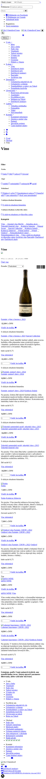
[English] (7, 740)
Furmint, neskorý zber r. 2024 (12, 374)
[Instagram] (10, 758)
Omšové (34, 545)
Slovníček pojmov (18, 123)
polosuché (25, 184)
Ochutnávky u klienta (19, 84)
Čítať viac (5, 262)
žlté (11, 174)
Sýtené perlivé (22, 231)
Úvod (8, 138)
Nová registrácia (12, 26)
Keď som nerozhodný (28, 195)
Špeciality (14, 75)
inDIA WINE (6, 581)
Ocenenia (14, 60)
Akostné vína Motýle (14, 224)
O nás (8, 42)
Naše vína (15, 49)
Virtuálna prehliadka (18, 106)
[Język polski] (12, 740)
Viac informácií (7, 355)
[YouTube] (8, 758)
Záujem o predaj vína (19, 119)
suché (34, 184)
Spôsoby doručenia (13, 725)
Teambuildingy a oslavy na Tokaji (24, 86)
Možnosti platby (12, 727)
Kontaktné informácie (19, 117)
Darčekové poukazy (18, 73)
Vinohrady (15, 51)
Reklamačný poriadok (14, 736)
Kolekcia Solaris (30, 228)
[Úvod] (2, 766)
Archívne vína (16, 77)
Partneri (14, 121)
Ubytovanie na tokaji (14, 714)
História (14, 58)
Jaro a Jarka (15, 47)
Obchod (9, 140)
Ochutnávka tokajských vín (21, 82)
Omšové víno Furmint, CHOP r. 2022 (15, 532)
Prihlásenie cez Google (16, 17)
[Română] (17, 740)
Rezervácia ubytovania (19, 93)
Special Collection (14, 228)
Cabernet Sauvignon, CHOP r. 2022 (15, 627)
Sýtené (33, 231)
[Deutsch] (9, 740)
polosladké (14, 184)
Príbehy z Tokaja (17, 62)
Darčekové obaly (17, 69)
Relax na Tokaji (12, 716)
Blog (13, 44)
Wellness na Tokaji (18, 99)
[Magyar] (14, 740)
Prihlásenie (5, 7)
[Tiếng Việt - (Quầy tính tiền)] (19, 740)
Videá (13, 110)
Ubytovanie (10, 90)
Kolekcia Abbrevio (13, 498)
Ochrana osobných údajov (16, 731)
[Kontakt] (12, 758)
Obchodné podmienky (14, 729)
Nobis (3, 486)
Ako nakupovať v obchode (16, 733)
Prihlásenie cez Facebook (18, 15)
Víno (13, 66)
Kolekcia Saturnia (27, 226)
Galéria (9, 104)
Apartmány (15, 95)
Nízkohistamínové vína (16, 234)
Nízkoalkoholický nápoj (18, 233)
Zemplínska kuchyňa (19, 88)
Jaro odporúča (12, 195)
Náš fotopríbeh (16, 112)
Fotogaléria (15, 108)
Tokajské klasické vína (10, 448)
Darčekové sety (17, 71)
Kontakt (9, 115)
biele (5, 174)
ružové (17, 174)
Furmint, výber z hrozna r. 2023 (13, 319)
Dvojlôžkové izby (18, 97)
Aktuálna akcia (31, 224)
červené (25, 174)
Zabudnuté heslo (12, 19)
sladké (5, 184)
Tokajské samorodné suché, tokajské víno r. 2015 (20, 429)
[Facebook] (6, 758)
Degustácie (10, 80)
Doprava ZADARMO (22, 773)
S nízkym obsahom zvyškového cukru (18, 214)
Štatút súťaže (11, 738)
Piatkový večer (9, 193)
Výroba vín (15, 55)
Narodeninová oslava (25, 193)
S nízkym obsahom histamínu (14, 205)
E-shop (9, 64)
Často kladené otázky (19, 126)
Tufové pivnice (16, 53)
